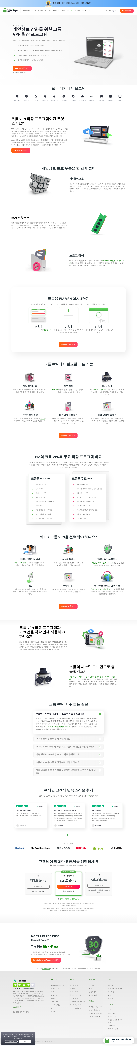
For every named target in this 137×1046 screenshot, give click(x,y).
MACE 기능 (15, 145)
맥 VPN (72, 989)
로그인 (108, 10)
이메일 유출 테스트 (95, 1013)
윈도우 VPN (74, 985)
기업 (109, 979)
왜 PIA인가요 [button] (42, 10)
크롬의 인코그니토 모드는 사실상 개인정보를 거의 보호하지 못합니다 (92, 678)
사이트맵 (111, 992)
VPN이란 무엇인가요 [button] (30, 10)
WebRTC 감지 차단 (100, 389)
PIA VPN (54, 979)
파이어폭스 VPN (75, 1005)
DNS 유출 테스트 (94, 1010)
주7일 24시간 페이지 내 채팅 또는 (102, 589)
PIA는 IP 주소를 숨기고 (21, 563)
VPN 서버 (54, 998)
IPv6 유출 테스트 (94, 1017)
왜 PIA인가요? (55, 989)
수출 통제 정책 (113, 1029)
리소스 (91, 1001)
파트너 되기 (93, 995)
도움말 (110, 1004)
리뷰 (109, 995)
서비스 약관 (46, 968)
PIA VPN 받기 (126, 10)
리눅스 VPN (74, 992)
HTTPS (43, 418)
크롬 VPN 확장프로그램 (77, 1002)
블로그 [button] (83, 10)
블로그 (53, 1008)
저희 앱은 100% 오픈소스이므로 (102, 563)
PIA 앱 (72, 979)
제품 (17, 26)
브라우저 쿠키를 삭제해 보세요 (58, 726)
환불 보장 (111, 998)
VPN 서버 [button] (77, 10)
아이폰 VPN (74, 998)
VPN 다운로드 (55, 1002)
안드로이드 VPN (75, 995)
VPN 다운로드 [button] (66, 10)
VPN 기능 (54, 995)
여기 (88, 796)
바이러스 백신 (55, 1005)
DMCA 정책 (111, 1025)
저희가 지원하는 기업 (115, 989)
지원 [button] (88, 10)
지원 (109, 1010)
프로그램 (92, 979)
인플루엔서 (93, 992)
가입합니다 (47, 330)
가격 (52, 992)
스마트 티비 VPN (75, 1008)
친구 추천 (92, 985)
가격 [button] (49, 10)
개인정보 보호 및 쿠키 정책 (115, 1021)
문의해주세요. (112, 1013)
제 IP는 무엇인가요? (95, 1007)
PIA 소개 (111, 985)
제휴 (90, 989)
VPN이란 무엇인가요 (58, 985)
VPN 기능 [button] (56, 10)
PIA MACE (55, 390)
